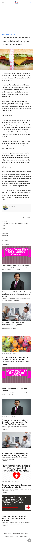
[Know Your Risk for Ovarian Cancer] (16, 255)
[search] (30, 2)
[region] (16, 17)
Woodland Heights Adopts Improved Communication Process (14, 518)
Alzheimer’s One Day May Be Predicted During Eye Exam (15, 455)
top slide (11, 31)
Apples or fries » (26, 217)
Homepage (4, 31)
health (3, 34)
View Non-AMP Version (20, 540)
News (7, 34)
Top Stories (13, 353)
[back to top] (29, 540)
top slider (15, 385)
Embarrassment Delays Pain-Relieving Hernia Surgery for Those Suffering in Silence (16, 294)
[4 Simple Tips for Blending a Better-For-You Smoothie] (16, 344)
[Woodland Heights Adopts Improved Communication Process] (16, 503)
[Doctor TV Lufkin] (16, 2)
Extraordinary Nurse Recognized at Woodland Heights (16, 486)
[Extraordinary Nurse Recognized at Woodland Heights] (16, 472)
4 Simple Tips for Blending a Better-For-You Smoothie (15, 358)
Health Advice (6, 353)
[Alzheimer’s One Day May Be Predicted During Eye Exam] (16, 312)
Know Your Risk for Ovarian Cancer (15, 265)
